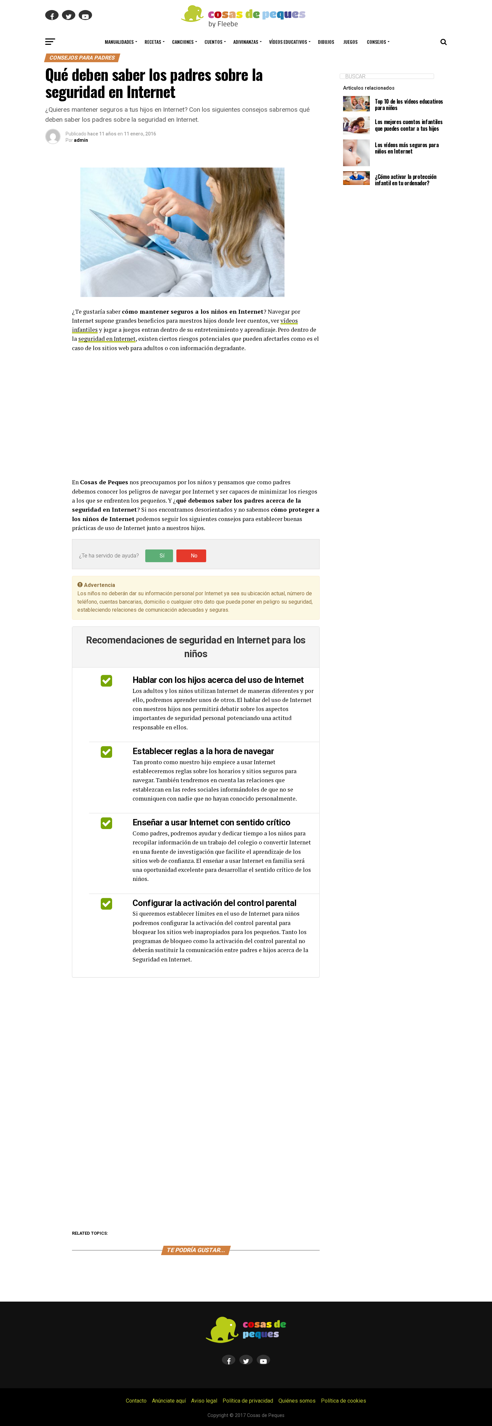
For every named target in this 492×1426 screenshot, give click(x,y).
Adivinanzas (245, 41)
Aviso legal (204, 1401)
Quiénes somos (297, 1401)
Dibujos (326, 41)
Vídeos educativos (288, 41)
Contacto (136, 1401)
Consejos (376, 41)
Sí (162, 555)
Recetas (153, 41)
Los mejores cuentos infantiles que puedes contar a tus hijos (408, 125)
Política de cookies (343, 1401)
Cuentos (213, 41)
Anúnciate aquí (169, 1401)
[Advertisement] (196, 415)
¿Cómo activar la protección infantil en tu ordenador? (405, 180)
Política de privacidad (248, 1401)
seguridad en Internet (107, 338)
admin (81, 140)
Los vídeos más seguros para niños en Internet (406, 148)
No (194, 555)
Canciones (182, 41)
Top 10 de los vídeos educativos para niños (409, 104)
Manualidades (119, 41)
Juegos (350, 41)
